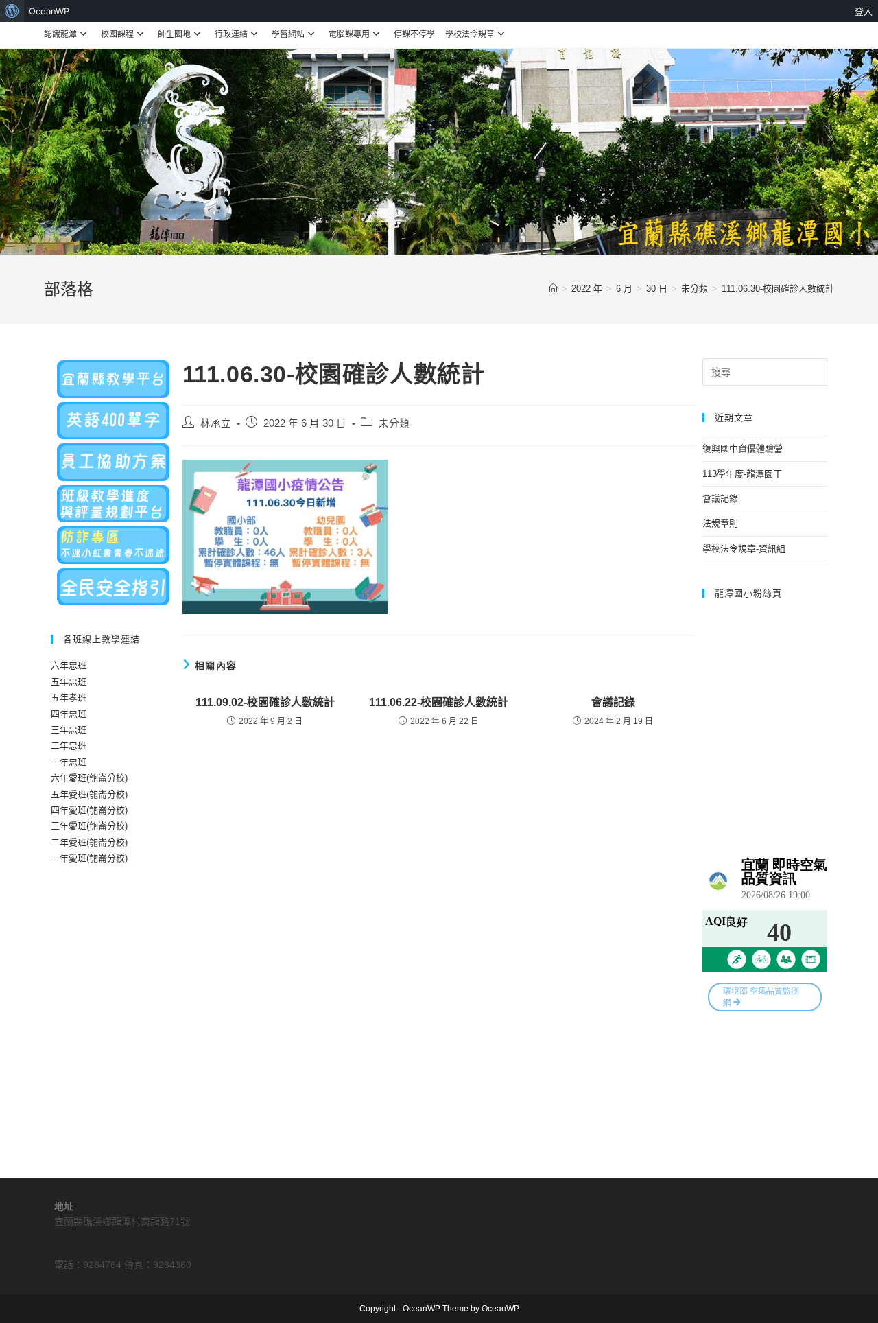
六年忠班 (68, 665)
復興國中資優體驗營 (742, 448)
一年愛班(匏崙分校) (89, 858)
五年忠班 (68, 682)
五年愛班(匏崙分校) (89, 794)
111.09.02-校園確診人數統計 (265, 702)
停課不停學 (414, 34)
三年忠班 (68, 730)
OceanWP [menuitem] (49, 10)
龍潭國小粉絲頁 (748, 593)
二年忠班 (68, 745)
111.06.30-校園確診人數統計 (778, 288)
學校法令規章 (470, 34)
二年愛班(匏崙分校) (89, 842)
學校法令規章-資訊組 (743, 548)
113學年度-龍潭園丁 (742, 474)
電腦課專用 (349, 34)
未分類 (394, 423)
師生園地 (174, 34)
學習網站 (288, 34)
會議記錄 (613, 702)
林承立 (215, 423)
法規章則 (720, 523)
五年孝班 (68, 697)
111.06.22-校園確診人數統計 (438, 702)
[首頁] (553, 288)
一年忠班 (68, 762)
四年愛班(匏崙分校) (89, 810)
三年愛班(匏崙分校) (89, 826)
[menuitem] (12, 11)
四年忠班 (68, 714)
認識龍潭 (60, 34)
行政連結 (231, 34)
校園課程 (117, 34)
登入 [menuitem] (864, 10)
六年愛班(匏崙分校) (89, 778)
